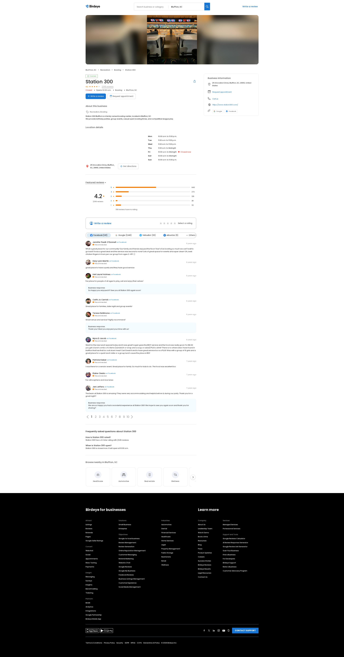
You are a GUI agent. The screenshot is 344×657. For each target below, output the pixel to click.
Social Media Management (130, 587)
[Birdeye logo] (93, 6)
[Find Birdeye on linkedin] (214, 630)
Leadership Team (205, 528)
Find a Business (229, 555)
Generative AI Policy (151, 643)
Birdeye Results (204, 569)
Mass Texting (91, 563)
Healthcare (166, 537)
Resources (202, 541)
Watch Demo (203, 532)
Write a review (250, 6)
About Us (201, 524)
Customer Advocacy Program (235, 571)
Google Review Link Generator (235, 546)
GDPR (127, 643)
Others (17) (194, 235)
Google (219, 111)
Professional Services (231, 528)
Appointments (92, 559)
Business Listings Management (132, 579)
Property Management (170, 549)
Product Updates (205, 553)
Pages (88, 537)
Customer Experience (128, 583)
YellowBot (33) (149, 235)
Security (119, 643)
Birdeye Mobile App (93, 619)
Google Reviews (125, 567)
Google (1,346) (125, 235)
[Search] (207, 6)
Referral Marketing (126, 559)
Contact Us (202, 577)
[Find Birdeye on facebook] (204, 630)
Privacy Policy (109, 643)
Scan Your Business (231, 550)
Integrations (91, 611)
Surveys (89, 581)
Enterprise (123, 528)
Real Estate (166, 557)
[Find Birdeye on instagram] (219, 630)
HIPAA (133, 643)
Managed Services (230, 524)
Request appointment (123, 96)
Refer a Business (229, 567)
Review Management (127, 542)
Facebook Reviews (126, 575)
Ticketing (89, 593)
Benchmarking (92, 589)
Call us (215, 99)
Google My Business (127, 571)
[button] (132, 417)
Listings (89, 524)
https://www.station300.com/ (225, 104)
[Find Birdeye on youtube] (223, 630)
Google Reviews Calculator (234, 538)
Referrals (89, 532)
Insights (89, 585)
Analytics (89, 607)
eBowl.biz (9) (172, 235)
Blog (200, 545)
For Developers (229, 559)
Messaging (90, 577)
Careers (201, 557)
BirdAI (88, 603)
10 (128, 417)
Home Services (167, 541)
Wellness (165, 565)
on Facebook (121, 242)
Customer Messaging (128, 555)
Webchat (89, 550)
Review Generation (126, 546)
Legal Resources (204, 573)
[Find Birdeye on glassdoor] (228, 630)
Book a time (203, 537)
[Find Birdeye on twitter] (209, 630)
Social (88, 555)
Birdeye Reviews (204, 565)
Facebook (232, 111)
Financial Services (168, 532)
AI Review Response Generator (235, 542)
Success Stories (204, 561)
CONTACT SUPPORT (245, 630)
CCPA (139, 643)
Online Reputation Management (132, 550)
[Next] (193, 477)
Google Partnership (94, 615)
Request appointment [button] (222, 92)
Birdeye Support (229, 563)
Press (200, 549)
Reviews (89, 528)
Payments (90, 567)
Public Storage (167, 553)
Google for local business (129, 538)
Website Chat (124, 563)
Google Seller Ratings (94, 541)
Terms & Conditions (94, 643)
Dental (164, 528)
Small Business (125, 524)
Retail (163, 561)
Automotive (166, 524)
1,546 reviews (107, 86)
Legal (163, 545)
